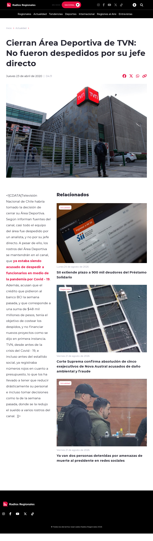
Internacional (87, 13)
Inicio (9, 28)
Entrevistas (125, 13)
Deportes (70, 13)
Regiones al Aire (106, 13)
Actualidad (40, 13)
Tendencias (56, 13)
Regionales (24, 13)
